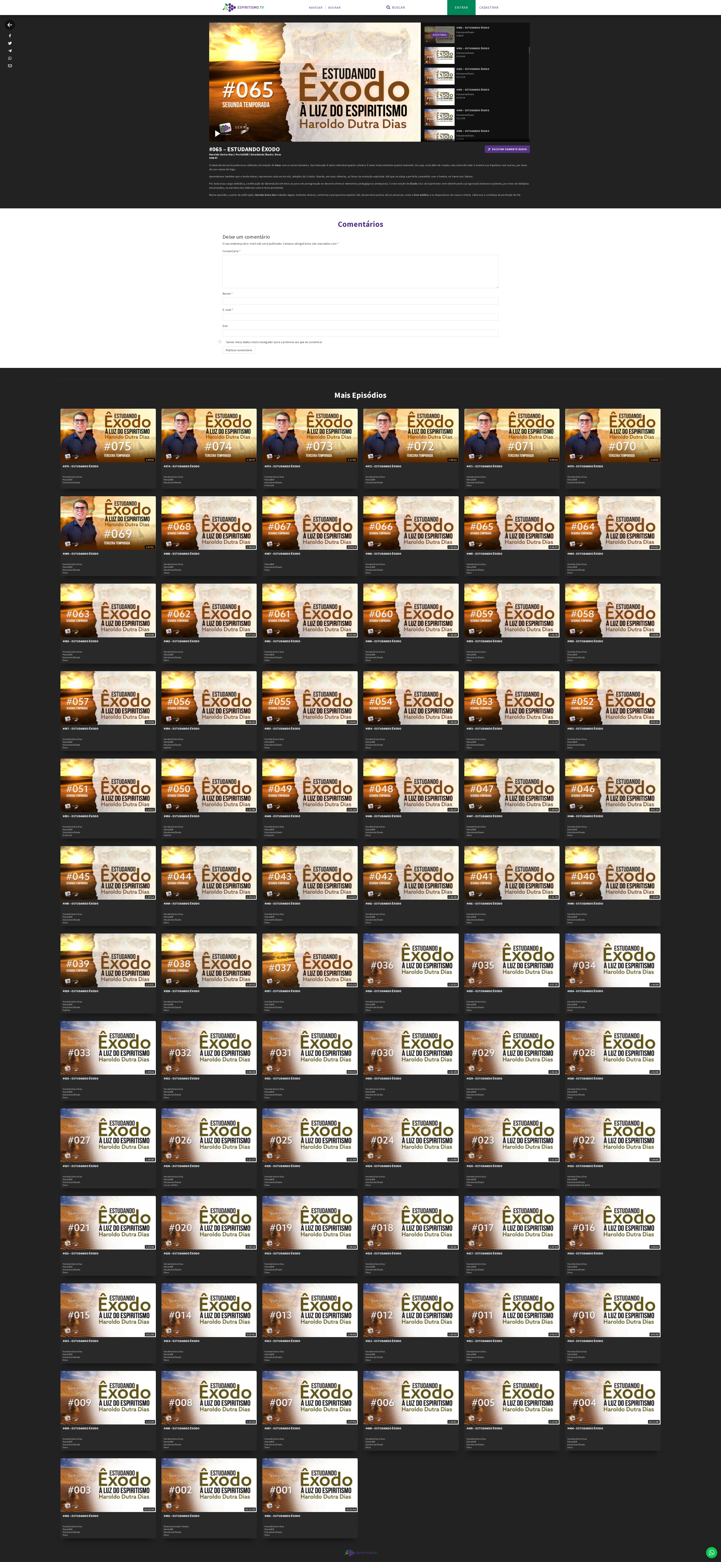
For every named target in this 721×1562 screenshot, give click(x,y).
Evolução (269, 485)
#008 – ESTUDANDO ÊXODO (181, 1428)
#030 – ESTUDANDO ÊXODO (383, 1078)
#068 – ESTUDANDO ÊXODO (181, 553)
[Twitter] (10, 43)
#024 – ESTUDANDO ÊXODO (383, 1166)
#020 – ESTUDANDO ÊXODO (181, 1253)
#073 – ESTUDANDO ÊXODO (282, 466)
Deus (278, 154)
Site (225, 326)
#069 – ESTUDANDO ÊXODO (80, 553)
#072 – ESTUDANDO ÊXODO (383, 466)
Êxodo (414, 183)
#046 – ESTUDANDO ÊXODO (585, 816)
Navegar (316, 7)
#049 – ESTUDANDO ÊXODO (282, 816)
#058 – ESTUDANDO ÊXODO (585, 641)
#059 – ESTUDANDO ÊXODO (484, 641)
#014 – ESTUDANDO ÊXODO (181, 1341)
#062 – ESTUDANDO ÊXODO (181, 641)
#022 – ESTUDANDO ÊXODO (585, 1166)
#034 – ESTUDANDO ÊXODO (585, 991)
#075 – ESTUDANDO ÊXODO (80, 466)
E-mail (227, 310)
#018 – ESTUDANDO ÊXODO (383, 1253)
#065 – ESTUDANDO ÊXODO (484, 553)
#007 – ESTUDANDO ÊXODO (282, 1428)
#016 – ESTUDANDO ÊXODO (585, 1253)
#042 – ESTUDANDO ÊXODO (383, 903)
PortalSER (242, 154)
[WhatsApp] (10, 58)
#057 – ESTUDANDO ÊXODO (80, 728)
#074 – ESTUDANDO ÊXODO (181, 466)
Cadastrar (489, 7)
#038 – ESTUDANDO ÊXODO (181, 991)
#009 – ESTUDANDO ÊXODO (80, 1428)
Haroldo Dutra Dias (221, 154)
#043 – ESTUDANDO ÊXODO (282, 903)
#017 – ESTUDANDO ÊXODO (484, 1253)
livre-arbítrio (421, 195)
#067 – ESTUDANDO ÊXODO (282, 553)
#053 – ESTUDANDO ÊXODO (484, 728)
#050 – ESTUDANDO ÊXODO (181, 816)
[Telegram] (10, 50)
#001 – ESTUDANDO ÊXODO (282, 1516)
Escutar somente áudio (509, 149)
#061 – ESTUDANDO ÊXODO (282, 641)
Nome (227, 293)
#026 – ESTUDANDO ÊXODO (181, 1166)
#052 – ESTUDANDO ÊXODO (585, 728)
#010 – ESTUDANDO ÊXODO (585, 1341)
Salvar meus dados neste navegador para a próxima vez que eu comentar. (274, 342)
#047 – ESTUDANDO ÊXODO (484, 816)
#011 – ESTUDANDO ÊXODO (484, 1341)
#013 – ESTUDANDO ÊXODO (282, 1341)
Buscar (398, 7)
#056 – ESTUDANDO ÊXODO (181, 728)
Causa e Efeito (171, 1185)
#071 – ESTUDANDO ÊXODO (484, 466)
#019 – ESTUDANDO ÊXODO (282, 1253)
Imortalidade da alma (578, 1185)
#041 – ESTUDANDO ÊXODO (484, 903)
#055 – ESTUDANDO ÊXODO (282, 728)
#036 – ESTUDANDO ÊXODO (383, 991)
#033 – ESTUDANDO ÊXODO (80, 1078)
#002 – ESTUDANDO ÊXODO (181, 1516)
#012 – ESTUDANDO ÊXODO (383, 1341)
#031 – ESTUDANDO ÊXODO (282, 1078)
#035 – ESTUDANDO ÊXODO (484, 991)
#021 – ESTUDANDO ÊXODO (80, 1253)
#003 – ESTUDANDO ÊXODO (80, 1516)
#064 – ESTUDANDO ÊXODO (585, 553)
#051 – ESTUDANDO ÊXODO (80, 816)
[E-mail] (10, 66)
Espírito (167, 748)
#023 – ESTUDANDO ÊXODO (484, 1166)
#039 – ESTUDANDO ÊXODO (80, 991)
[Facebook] (10, 35)
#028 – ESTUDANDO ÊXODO (585, 1078)
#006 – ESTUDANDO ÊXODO (383, 1428)
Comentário (231, 251)
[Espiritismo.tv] (243, 7)
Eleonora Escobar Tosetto (176, 1526)
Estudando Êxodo (262, 154)
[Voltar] (10, 25)
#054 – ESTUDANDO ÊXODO (383, 728)
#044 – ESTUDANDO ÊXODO (181, 903)
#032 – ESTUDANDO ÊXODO (181, 1078)
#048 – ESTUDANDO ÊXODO (383, 816)
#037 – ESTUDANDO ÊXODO (282, 991)
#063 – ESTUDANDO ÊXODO (80, 641)
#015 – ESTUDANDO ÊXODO (80, 1341)
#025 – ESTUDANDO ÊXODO (282, 1166)
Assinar (334, 7)
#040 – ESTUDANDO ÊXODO (585, 903)
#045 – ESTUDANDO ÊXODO (80, 903)
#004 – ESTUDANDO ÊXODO (585, 1428)
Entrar (461, 7)
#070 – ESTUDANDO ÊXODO (585, 466)
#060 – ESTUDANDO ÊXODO (383, 641)
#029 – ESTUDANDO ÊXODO (484, 1078)
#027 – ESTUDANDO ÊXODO (80, 1166)
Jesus (167, 573)
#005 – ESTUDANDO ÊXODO (484, 1428)
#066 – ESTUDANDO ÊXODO (383, 553)
